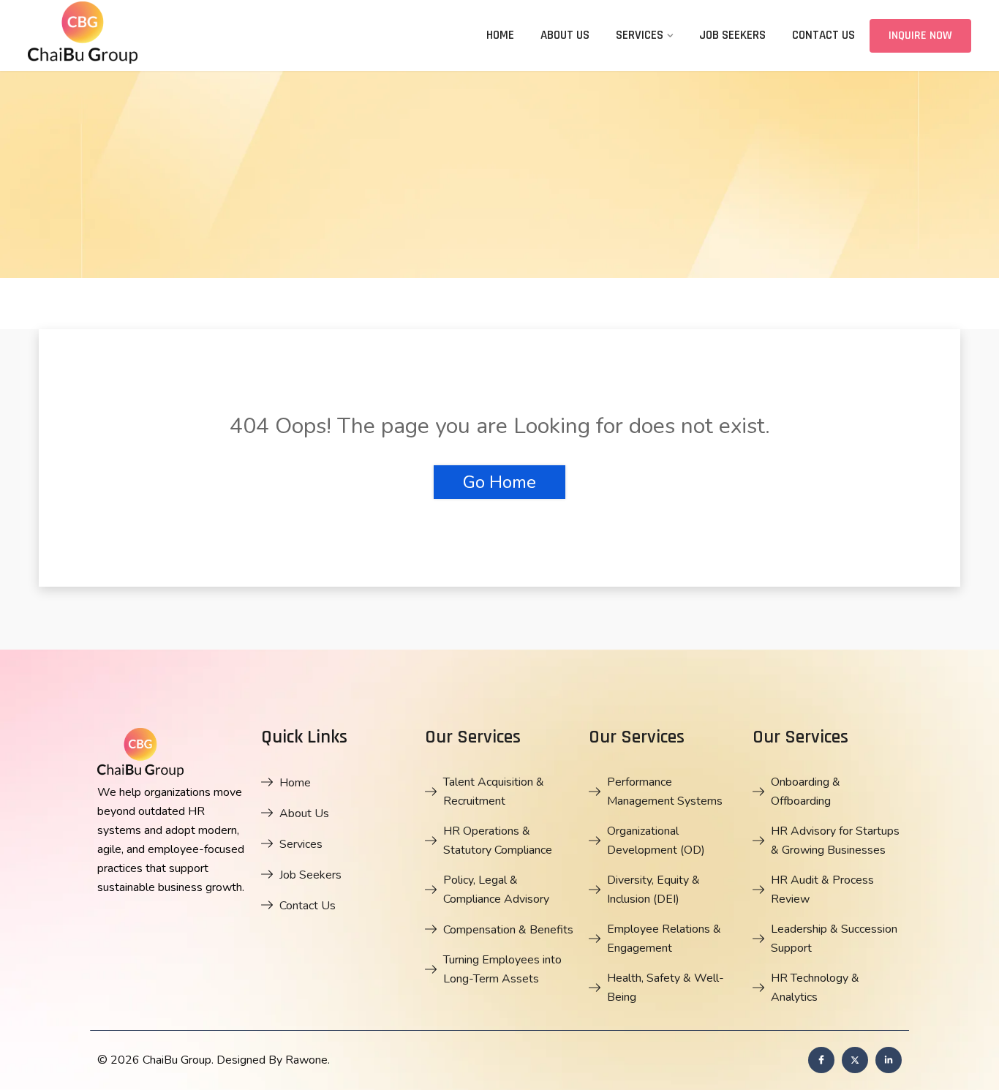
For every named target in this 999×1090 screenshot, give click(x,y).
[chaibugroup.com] (137, 34)
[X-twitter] (855, 1060)
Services (639, 35)
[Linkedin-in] (888, 1060)
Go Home (499, 482)
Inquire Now (920, 35)
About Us (564, 35)
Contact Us (823, 35)
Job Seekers (732, 35)
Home (500, 35)
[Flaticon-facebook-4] (821, 1060)
